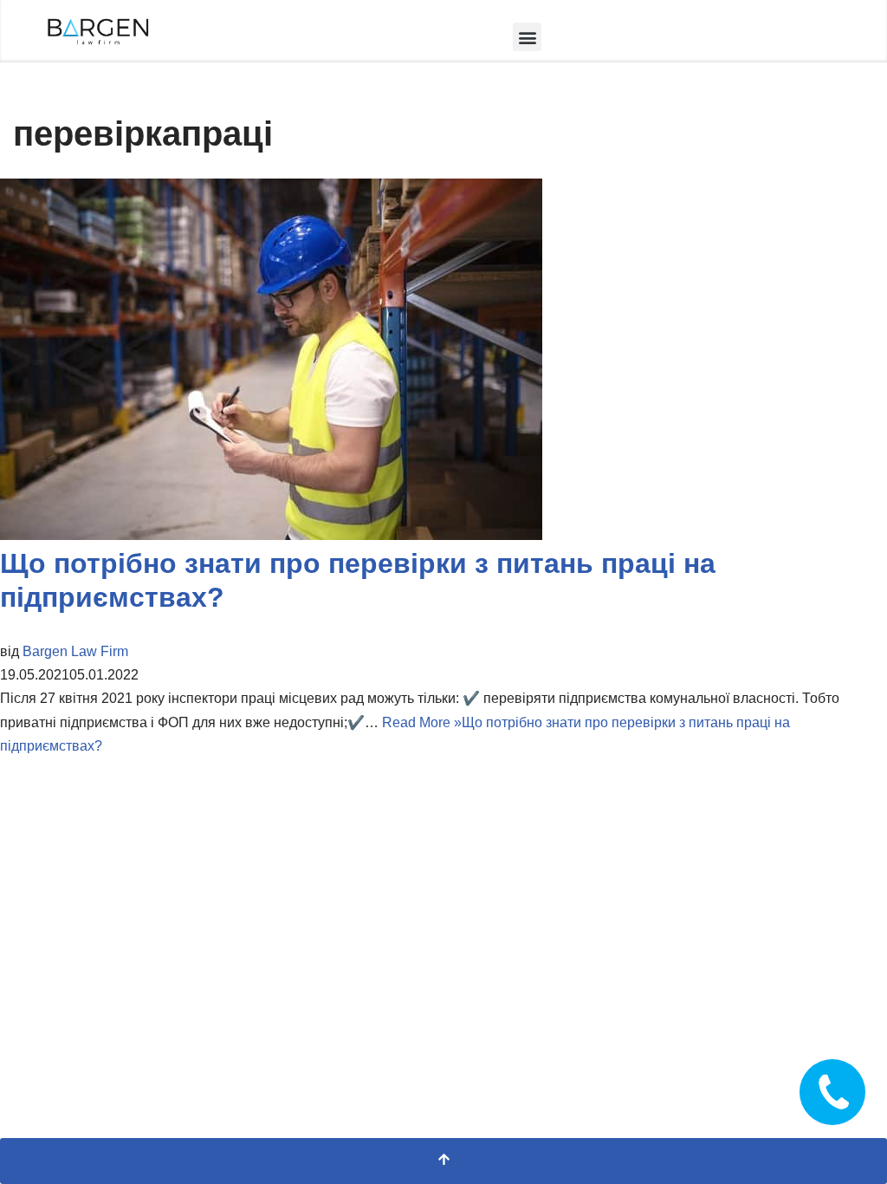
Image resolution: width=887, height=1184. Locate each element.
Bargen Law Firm (75, 651)
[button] (527, 37)
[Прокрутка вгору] (443, 1161)
